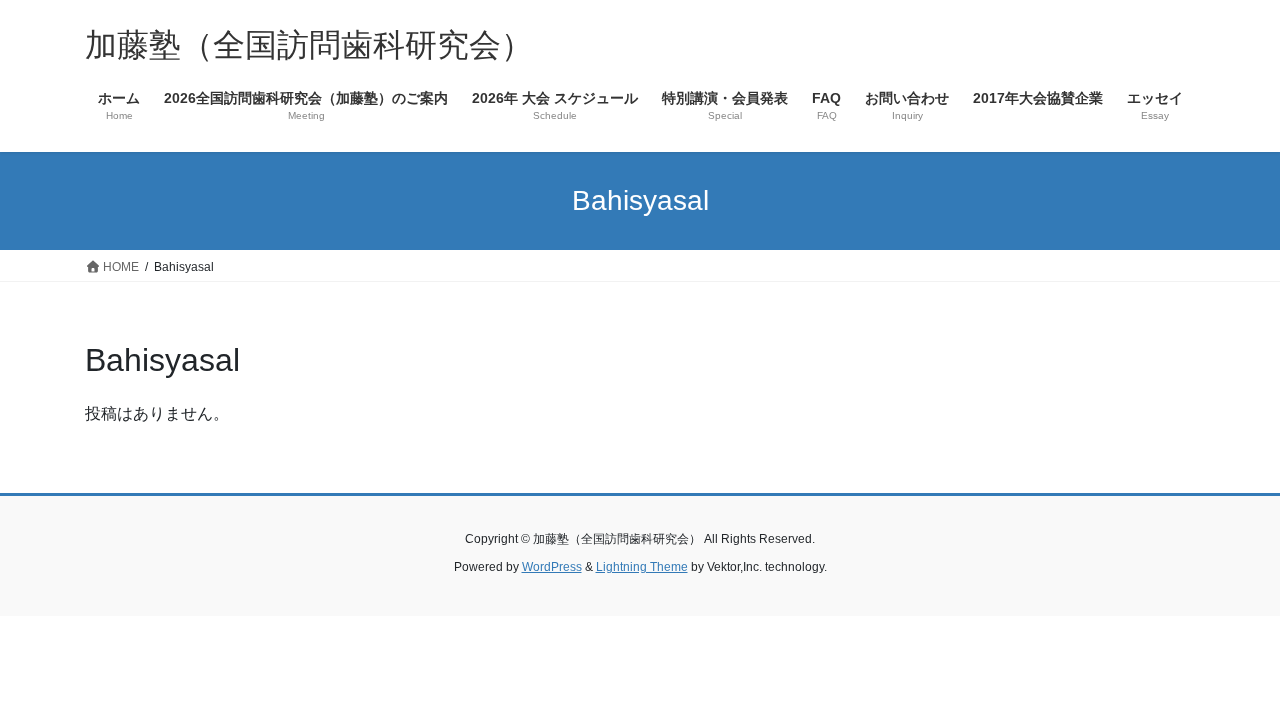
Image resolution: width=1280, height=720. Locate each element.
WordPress (552, 567)
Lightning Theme (642, 567)
